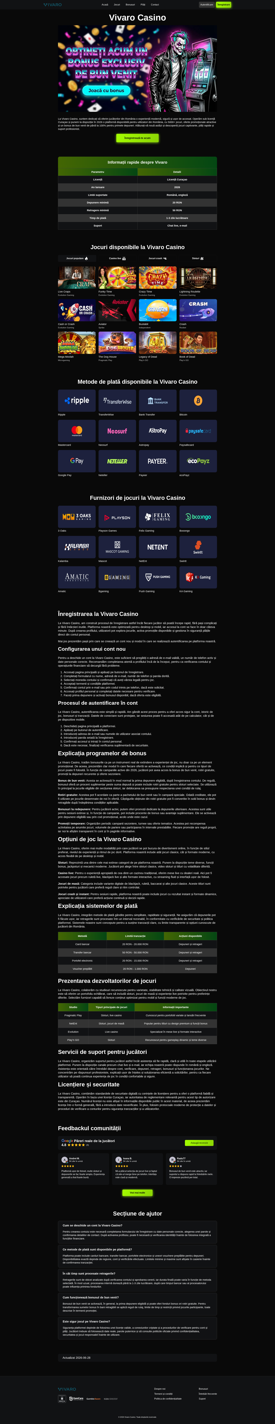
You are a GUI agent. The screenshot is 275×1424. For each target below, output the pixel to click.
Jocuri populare (75, 258)
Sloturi (195, 258)
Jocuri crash (155, 258)
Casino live (115, 258)
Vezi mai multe (137, 1192)
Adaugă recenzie (199, 1143)
